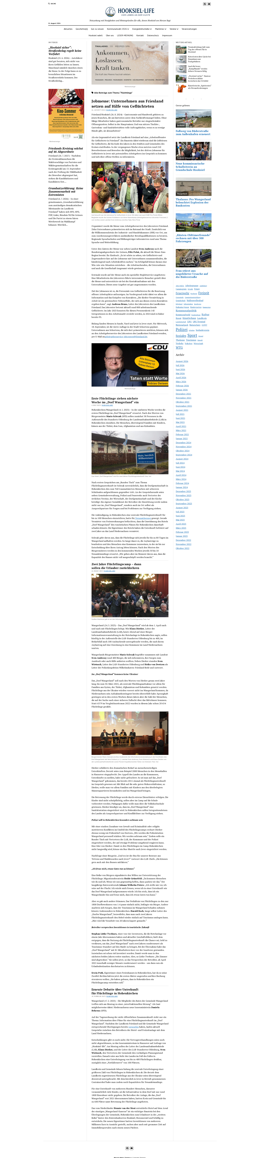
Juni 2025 (180, 418)
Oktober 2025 (182, 401)
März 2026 (181, 381)
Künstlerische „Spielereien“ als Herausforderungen (199, 86)
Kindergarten (196, 307)
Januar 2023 (182, 536)
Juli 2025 (180, 414)
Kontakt (140, 35)
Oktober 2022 (182, 548)
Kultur (205, 314)
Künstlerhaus (189, 318)
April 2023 (181, 523)
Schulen (192, 330)
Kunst (178, 318)
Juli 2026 (180, 365)
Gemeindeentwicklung (192, 297)
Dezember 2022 (183, 540)
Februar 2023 (182, 531)
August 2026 (182, 361)
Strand (200, 336)
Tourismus (191, 340)
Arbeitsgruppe (191, 285)
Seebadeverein (202, 330)
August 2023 (182, 507)
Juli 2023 (180, 511)
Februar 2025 (182, 434)
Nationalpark (182, 325)
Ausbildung (203, 286)
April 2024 (181, 475)
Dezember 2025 (183, 393)
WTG (179, 347)
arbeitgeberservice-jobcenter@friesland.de (126, 336)
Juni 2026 (180, 369)
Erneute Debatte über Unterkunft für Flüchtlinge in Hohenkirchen (115, 991)
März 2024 (181, 479)
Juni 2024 (180, 466)
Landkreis (202, 318)
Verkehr (179, 343)
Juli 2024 (180, 462)
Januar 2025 (182, 438)
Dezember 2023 (183, 491)
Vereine (173, 29)
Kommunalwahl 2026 (117, 29)
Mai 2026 (180, 373)
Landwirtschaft (181, 322)
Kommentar (207, 307)
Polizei (182, 329)
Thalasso (180, 339)
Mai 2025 (180, 422)
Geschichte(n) (82, 29)
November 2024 (183, 446)
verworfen (134, 1026)
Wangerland (111, 110)
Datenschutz (153, 35)
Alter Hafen (180, 286)
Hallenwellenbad (195, 300)
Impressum (167, 35)
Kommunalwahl (183, 314)
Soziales (181, 336)
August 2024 (182, 458)
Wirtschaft (198, 343)
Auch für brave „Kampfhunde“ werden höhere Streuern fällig (197, 68)
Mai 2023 (180, 519)
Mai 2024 (180, 471)
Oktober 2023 (182, 499)
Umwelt (200, 340)
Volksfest (188, 343)
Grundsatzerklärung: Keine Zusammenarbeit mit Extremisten (65, 191)
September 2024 (184, 454)
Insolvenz (197, 304)
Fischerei (194, 294)
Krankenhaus (195, 315)
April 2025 (181, 426)
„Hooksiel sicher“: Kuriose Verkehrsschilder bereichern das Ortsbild (199, 78)
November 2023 (183, 495)
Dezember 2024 (183, 442)
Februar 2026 (182, 385)
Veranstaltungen (189, 29)
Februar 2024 (182, 483)
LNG (189, 321)
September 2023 (184, 503)
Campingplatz (181, 289)
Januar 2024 (182, 487)
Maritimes (159, 29)
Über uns (110, 35)
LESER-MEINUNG (125, 35)
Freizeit (203, 293)
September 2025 (184, 405)
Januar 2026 (182, 389)
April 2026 (181, 377)
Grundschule (181, 300)
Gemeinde (180, 297)
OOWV (204, 325)
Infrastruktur (188, 304)
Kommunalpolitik (186, 310)
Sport (192, 335)
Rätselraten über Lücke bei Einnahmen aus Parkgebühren (199, 59)
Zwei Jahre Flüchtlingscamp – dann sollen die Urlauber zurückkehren (116, 566)
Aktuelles (68, 29)
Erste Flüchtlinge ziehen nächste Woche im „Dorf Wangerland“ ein (115, 400)
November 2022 (183, 544)
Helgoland (179, 304)
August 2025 (182, 410)
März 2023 (181, 527)
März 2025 (181, 430)
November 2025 (183, 397)
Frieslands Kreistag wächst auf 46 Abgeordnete (65, 150)
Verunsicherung (143, 518)
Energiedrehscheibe (141, 29)
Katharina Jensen (182, 307)
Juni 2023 (180, 515)
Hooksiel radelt (96, 35)
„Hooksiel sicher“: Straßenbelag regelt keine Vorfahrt (64, 51)
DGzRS (190, 289)
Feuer (197, 289)
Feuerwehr (182, 293)
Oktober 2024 (182, 450)
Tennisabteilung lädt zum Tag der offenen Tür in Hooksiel (199, 49)
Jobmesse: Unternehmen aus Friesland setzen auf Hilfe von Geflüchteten (127, 104)
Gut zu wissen (97, 29)
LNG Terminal (199, 321)
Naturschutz (194, 325)
